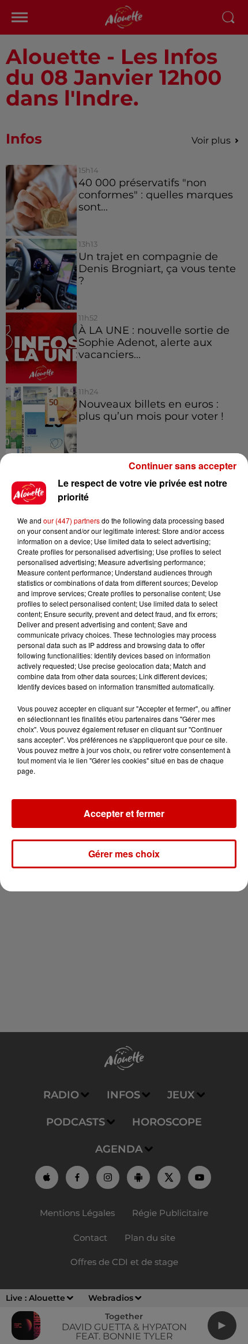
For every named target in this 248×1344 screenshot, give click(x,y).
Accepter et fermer (124, 813)
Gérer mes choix (124, 853)
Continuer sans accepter (182, 465)
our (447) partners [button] (71, 520)
